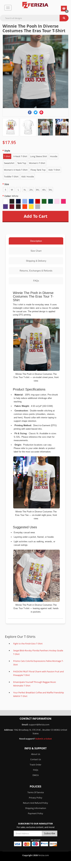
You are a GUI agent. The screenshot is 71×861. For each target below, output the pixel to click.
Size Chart (36, 250)
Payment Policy (35, 813)
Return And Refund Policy (35, 802)
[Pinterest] (41, 112)
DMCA (36, 775)
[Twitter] (36, 112)
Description (36, 241)
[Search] (64, 18)
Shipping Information (35, 808)
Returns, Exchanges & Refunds (36, 270)
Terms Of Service (35, 792)
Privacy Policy (35, 797)
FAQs (36, 280)
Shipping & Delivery (36, 260)
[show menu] (8, 8)
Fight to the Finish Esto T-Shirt (28, 643)
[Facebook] (30, 112)
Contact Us (35, 759)
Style (7, 150)
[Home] (35, 5)
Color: (11, 196)
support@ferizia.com (39, 724)
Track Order (35, 764)
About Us (35, 754)
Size (6, 184)
